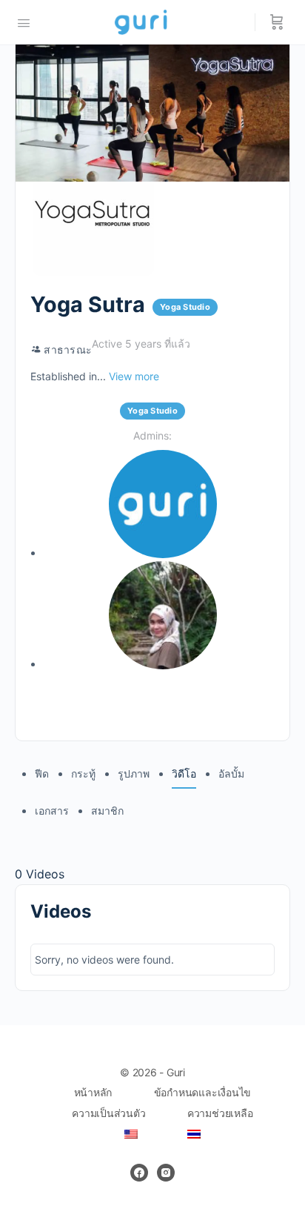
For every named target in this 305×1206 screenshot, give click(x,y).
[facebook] (139, 1173)
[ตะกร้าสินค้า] (276, 22)
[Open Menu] (24, 21)
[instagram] (166, 1173)
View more (134, 376)
